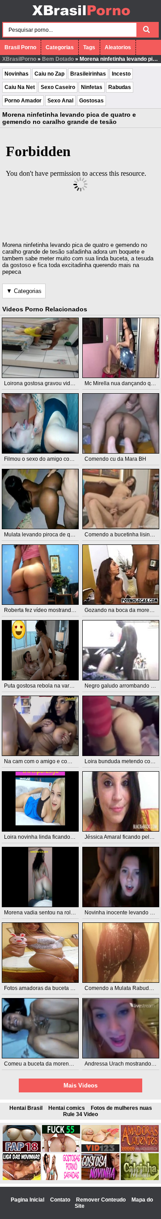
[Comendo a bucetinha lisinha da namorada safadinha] (121, 499)
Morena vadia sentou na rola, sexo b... (50, 912)
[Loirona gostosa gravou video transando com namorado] (40, 348)
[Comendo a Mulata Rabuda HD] (121, 952)
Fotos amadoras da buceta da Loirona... (52, 988)
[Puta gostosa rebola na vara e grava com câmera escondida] (40, 650)
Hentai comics (66, 1108)
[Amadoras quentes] (140, 1150)
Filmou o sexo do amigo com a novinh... (52, 459)
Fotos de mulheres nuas (121, 1108)
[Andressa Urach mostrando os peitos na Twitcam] (121, 1028)
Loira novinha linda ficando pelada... (48, 837)
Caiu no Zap (49, 74)
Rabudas (119, 87)
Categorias (60, 47)
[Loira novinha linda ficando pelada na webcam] (40, 801)
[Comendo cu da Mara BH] (121, 423)
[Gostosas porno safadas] (61, 1178)
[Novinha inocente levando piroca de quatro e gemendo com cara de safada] (121, 877)
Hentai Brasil (25, 1108)
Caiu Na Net (19, 87)
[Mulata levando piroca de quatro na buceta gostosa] (40, 499)
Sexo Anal (60, 101)
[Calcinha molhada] (140, 1178)
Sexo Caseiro (58, 87)
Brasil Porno (20, 47)
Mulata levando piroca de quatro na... (49, 534)
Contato (61, 1200)
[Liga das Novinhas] (22, 1178)
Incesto (121, 74)
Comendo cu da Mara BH (115, 459)
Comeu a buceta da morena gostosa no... (54, 1064)
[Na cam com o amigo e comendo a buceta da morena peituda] (40, 726)
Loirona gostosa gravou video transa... (50, 383)
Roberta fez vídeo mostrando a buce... (50, 610)
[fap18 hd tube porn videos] (22, 1150)
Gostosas (91, 101)
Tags (89, 47)
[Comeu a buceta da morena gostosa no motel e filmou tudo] (40, 1028)
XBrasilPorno (19, 59)
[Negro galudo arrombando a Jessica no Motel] (121, 650)
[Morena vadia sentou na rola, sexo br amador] (40, 877)
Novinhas (16, 74)
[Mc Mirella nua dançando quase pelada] (121, 348)
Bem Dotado (58, 59)
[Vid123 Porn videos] (100, 1150)
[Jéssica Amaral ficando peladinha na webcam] (121, 801)
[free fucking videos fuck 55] (61, 1150)
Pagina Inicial (28, 1200)
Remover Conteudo (101, 1200)
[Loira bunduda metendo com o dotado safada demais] (121, 726)
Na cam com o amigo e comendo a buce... (55, 761)
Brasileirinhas (88, 74)
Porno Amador (23, 101)
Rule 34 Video (80, 1114)
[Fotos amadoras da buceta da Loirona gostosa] (40, 952)
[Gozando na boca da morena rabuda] (121, 574)
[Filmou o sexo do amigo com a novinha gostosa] (40, 423)
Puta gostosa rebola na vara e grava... (50, 686)
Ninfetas (91, 87)
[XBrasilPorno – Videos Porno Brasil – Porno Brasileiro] (80, 16)
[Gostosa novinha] (100, 1178)
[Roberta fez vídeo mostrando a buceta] (40, 574)
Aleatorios (118, 47)
